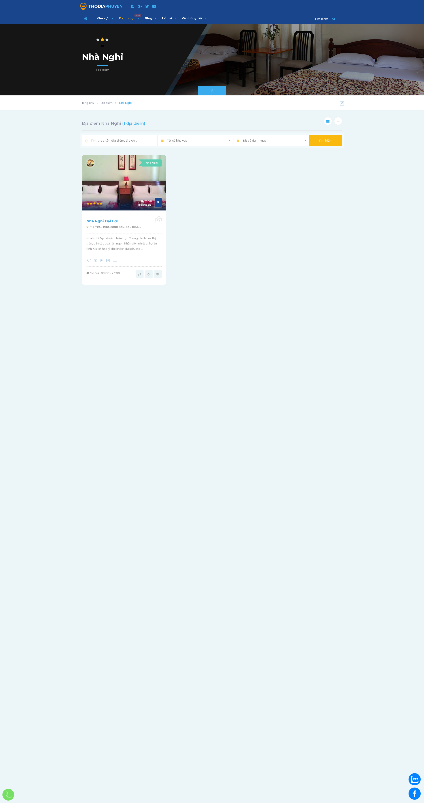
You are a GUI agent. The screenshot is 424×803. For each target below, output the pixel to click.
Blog (149, 18)
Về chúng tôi (192, 18)
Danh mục (129, 17)
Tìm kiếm (325, 140)
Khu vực (103, 18)
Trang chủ (87, 102)
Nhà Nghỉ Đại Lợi (102, 221)
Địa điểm (107, 102)
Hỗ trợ (167, 18)
